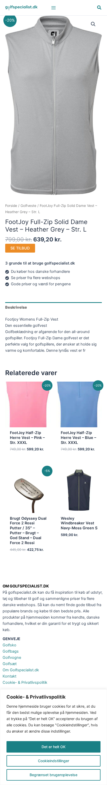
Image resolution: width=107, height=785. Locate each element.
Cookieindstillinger (53, 761)
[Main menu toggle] (53, 7)
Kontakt (9, 676)
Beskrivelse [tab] (16, 307)
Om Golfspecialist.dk (21, 670)
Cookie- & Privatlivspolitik (25, 682)
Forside (11, 206)
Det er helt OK (53, 747)
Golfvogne (12, 657)
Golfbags (11, 651)
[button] (99, 8)
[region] (53, 737)
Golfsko (9, 645)
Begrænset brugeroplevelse (53, 775)
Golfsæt (10, 663)
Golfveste (28, 206)
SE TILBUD (20, 248)
